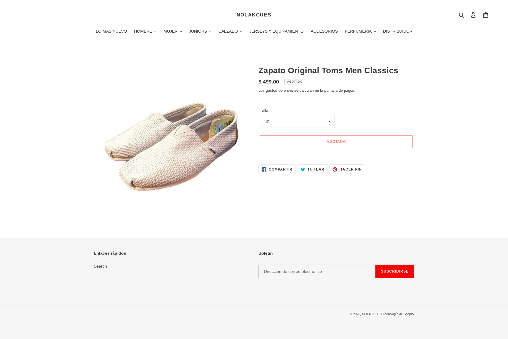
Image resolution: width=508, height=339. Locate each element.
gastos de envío (279, 90)
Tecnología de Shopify (398, 314)
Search (100, 266)
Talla (264, 110)
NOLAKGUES (254, 14)
